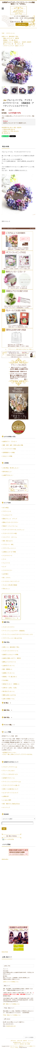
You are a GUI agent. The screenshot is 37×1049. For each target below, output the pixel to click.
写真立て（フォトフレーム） (10, 526)
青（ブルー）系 (19, 44)
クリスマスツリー (7, 570)
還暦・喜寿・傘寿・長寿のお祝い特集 (13, 445)
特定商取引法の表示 (17, 1042)
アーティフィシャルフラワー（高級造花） (14, 630)
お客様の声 (6, 796)
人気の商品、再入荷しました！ (11, 468)
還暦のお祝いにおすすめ (9, 695)
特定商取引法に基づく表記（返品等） (12, 127)
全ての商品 (6, 507)
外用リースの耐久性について (10, 789)
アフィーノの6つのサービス (10, 774)
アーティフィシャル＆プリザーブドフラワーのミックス (18, 634)
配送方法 (25, 1040)
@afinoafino (5, 859)
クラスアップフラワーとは (10, 767)
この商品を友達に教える (8, 129)
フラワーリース (10, 33)
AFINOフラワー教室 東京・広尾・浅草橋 (22, 1043)
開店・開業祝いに (7, 669)
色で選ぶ (7, 703)
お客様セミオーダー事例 (9, 552)
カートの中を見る (9, 839)
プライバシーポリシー (26, 1042)
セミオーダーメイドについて (10, 792)
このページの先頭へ (29, 1037)
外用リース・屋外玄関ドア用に (10, 36)
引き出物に (6, 680)
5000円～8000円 (26, 42)
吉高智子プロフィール (9, 778)
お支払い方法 (19, 1040)
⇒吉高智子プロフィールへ (9, 752)
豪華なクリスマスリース (9, 662)
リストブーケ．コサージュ (10, 537)
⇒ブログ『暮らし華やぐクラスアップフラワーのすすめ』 (17, 754)
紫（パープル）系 (8, 44)
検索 (4, 829)
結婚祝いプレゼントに (9, 673)
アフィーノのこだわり (9, 770)
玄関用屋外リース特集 (9, 452)
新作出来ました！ (7, 471)
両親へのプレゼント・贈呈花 (11, 38)
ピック (4, 566)
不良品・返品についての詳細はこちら (12, 1015)
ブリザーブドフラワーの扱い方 (11, 785)
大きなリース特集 (7, 456)
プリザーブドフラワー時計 (10, 533)
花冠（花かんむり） (8, 540)
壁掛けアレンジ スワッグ (10, 518)
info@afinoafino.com (28, 21)
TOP (3, 33)
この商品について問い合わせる (10, 131)
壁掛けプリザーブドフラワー (10, 522)
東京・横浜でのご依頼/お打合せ (11, 803)
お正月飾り (6, 574)
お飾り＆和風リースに (9, 698)
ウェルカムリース (7, 515)
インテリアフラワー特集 (9, 449)
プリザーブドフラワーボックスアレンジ (13, 529)
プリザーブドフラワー (9, 627)
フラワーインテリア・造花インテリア (13, 45)
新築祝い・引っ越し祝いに (10, 40)
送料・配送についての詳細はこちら (11, 1004)
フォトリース (6, 563)
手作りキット (6, 588)
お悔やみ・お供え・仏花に (10, 687)
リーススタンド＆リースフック (11, 581)
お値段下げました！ (8, 475)
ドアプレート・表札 (8, 544)
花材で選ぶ (8, 717)
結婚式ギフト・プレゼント (10, 441)
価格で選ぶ (8, 710)
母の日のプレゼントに (9, 691)
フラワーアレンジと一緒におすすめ (12, 638)
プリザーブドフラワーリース (10, 651)
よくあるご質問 (7, 800)
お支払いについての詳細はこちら (10, 981)
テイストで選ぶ (9, 724)
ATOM (6, 952)
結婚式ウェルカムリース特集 (10, 654)
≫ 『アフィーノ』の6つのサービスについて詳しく (19, 349)
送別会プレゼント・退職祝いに (11, 42)
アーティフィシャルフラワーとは (12, 781)
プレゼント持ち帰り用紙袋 (10, 585)
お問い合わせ (22, 24)
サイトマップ (6, 807)
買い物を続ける (6, 133)
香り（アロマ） (7, 577)
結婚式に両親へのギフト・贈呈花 (12, 658)
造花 (18, 946)
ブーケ (4, 559)
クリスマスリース (7, 555)
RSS (3, 952)
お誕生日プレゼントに (9, 665)
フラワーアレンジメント (9, 548)
